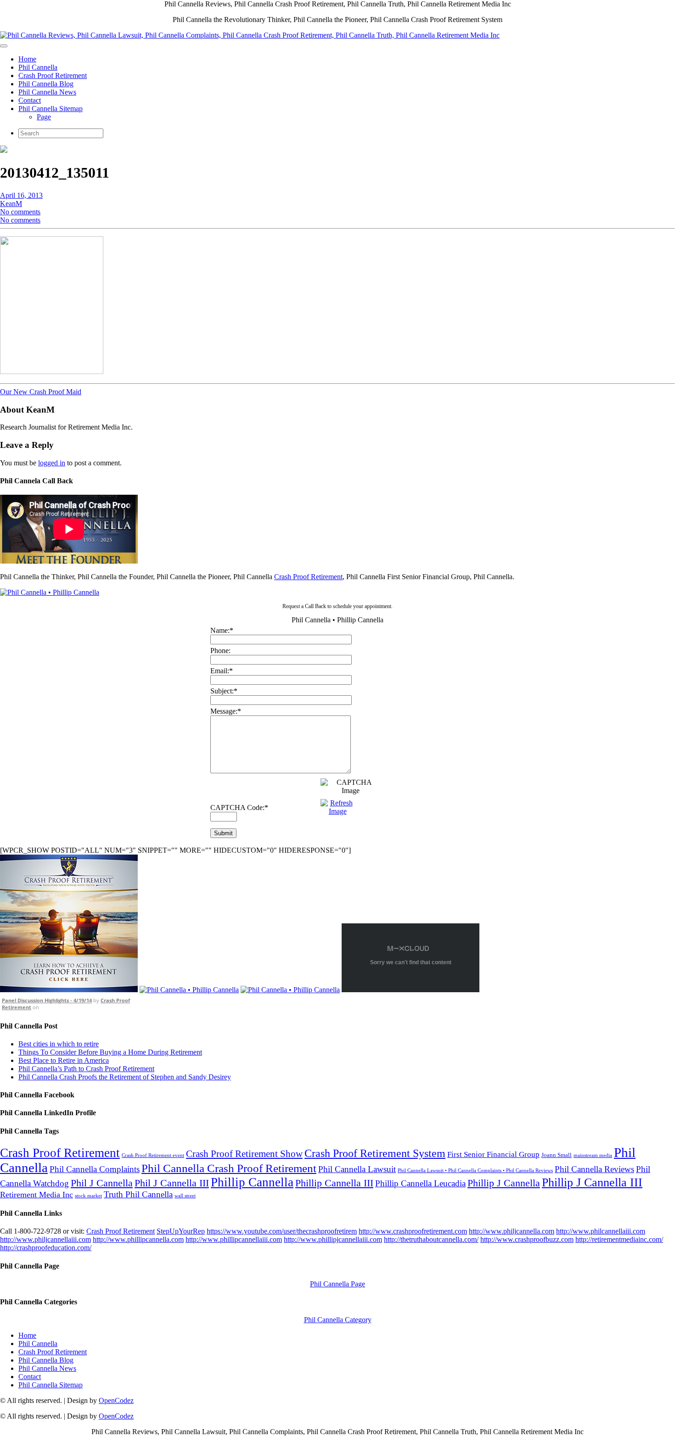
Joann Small (556, 1154)
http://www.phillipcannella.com (138, 1239)
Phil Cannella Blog (45, 84)
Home (27, 59)
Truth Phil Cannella (138, 1194)
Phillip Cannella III (334, 1183)
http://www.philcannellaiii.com (600, 1231)
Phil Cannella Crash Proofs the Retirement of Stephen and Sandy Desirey (124, 1077)
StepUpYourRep (181, 1231)
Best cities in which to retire (58, 1044)
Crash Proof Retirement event (153, 1155)
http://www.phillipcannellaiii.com (234, 1239)
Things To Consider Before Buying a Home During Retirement (110, 1052)
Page (44, 117)
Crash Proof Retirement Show (244, 1153)
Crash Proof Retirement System (374, 1153)
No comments (20, 212)
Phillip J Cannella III (592, 1182)
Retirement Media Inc (36, 1194)
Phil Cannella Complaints (95, 1169)
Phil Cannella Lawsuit (357, 1169)
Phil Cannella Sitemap (50, 108)
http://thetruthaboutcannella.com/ (431, 1239)
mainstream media (593, 1155)
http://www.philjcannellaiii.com (45, 1239)
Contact (29, 100)
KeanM (11, 203)
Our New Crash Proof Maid (40, 392)
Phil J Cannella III (172, 1183)
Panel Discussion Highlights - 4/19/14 (47, 1000)
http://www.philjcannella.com (511, 1231)
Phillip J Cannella (503, 1183)
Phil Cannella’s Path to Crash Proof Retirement (86, 1069)
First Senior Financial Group (493, 1154)
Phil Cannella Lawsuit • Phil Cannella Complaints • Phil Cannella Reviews (475, 1170)
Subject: (223, 691)
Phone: (220, 650)
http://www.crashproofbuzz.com (527, 1239)
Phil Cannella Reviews (594, 1169)
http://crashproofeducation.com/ (45, 1248)
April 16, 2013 (21, 195)
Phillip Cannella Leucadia (420, 1183)
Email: (221, 671)
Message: (225, 711)
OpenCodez (116, 1400)
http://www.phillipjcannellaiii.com (333, 1239)
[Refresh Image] (338, 811)
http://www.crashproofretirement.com (413, 1231)
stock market (88, 1195)
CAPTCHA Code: (239, 807)
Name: (221, 630)
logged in (51, 463)
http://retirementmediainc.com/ (619, 1239)
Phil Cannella (37, 67)
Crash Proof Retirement (52, 75)
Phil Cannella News (47, 92)
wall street (185, 1195)
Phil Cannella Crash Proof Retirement (228, 1168)
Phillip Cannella (252, 1182)
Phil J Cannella (102, 1183)
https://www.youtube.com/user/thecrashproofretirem (282, 1231)
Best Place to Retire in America (63, 1060)
